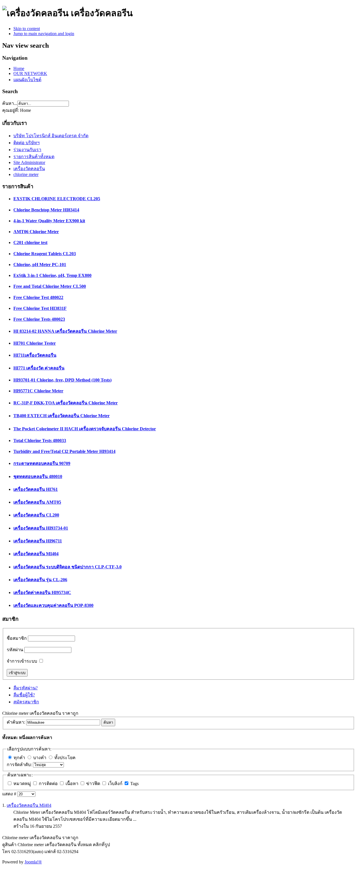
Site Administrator (29, 162)
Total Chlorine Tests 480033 (39, 440)
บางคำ (39, 757)
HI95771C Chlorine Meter (38, 390)
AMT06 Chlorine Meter (36, 231)
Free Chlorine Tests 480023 (39, 319)
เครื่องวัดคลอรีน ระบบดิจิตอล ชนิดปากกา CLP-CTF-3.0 (67, 566)
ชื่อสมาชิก (17, 638)
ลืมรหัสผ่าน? (25, 687)
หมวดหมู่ (22, 783)
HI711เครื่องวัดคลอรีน (34, 355)
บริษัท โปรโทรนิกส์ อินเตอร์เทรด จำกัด (50, 135)
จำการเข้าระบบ (22, 661)
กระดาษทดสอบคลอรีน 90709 (41, 463)
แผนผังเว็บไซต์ (27, 79)
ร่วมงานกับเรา (27, 149)
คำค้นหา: (16, 722)
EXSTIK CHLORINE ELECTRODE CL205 (56, 198)
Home (18, 68)
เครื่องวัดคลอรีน (29, 168)
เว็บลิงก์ (116, 783)
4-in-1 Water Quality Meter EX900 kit (49, 220)
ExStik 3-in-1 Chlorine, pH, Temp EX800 (52, 275)
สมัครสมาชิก (26, 701)
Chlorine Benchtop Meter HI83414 (46, 209)
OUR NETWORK (30, 73)
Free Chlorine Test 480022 (38, 297)
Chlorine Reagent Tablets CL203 (44, 253)
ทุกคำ (19, 757)
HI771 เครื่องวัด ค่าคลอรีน (38, 368)
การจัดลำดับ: (20, 764)
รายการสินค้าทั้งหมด (33, 156)
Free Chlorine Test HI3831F (40, 308)
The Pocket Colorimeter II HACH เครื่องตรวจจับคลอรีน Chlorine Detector (84, 428)
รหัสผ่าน (15, 649)
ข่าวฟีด (93, 783)
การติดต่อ (49, 783)
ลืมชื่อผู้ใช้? (24, 694)
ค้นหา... (9, 103)
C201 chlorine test (30, 242)
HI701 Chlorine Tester (34, 343)
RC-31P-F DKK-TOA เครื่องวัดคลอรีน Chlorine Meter (65, 402)
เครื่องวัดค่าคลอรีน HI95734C (42, 592)
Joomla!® (33, 862)
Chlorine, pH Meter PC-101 (39, 264)
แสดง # (9, 793)
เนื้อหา (72, 783)
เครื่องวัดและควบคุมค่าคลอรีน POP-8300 (53, 605)
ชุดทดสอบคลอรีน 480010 (37, 476)
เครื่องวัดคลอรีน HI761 (35, 489)
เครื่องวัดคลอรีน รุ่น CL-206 (40, 579)
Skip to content (26, 28)
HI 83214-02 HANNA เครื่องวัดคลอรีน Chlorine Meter (65, 331)
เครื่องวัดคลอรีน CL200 (36, 515)
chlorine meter (25, 174)
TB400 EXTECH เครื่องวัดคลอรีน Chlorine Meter (61, 415)
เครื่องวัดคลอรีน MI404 (36, 553)
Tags (134, 783)
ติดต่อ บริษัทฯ (26, 142)
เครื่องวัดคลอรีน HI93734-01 (40, 528)
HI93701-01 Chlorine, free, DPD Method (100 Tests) (62, 380)
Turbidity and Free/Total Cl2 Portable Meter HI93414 (64, 451)
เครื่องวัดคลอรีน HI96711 (37, 541)
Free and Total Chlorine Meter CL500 (49, 286)
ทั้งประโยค (65, 757)
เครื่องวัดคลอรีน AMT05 (37, 502)
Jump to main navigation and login (43, 33)
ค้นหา (108, 722)
